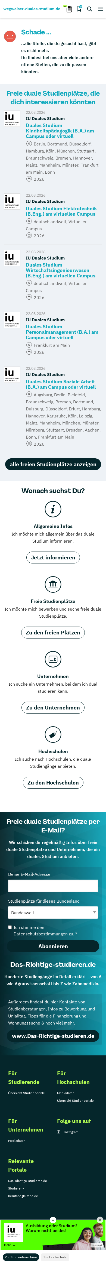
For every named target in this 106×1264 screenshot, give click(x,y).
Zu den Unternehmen (53, 707)
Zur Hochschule (55, 1257)
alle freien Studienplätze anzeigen (53, 464)
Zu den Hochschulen (53, 782)
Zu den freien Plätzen (53, 632)
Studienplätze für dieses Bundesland (44, 901)
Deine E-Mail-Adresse (29, 874)
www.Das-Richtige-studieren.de (53, 1035)
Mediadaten (65, 1093)
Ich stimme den (45, 930)
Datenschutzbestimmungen (41, 933)
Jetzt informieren (53, 557)
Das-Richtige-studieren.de (27, 1181)
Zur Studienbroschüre (21, 1257)
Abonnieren (53, 946)
